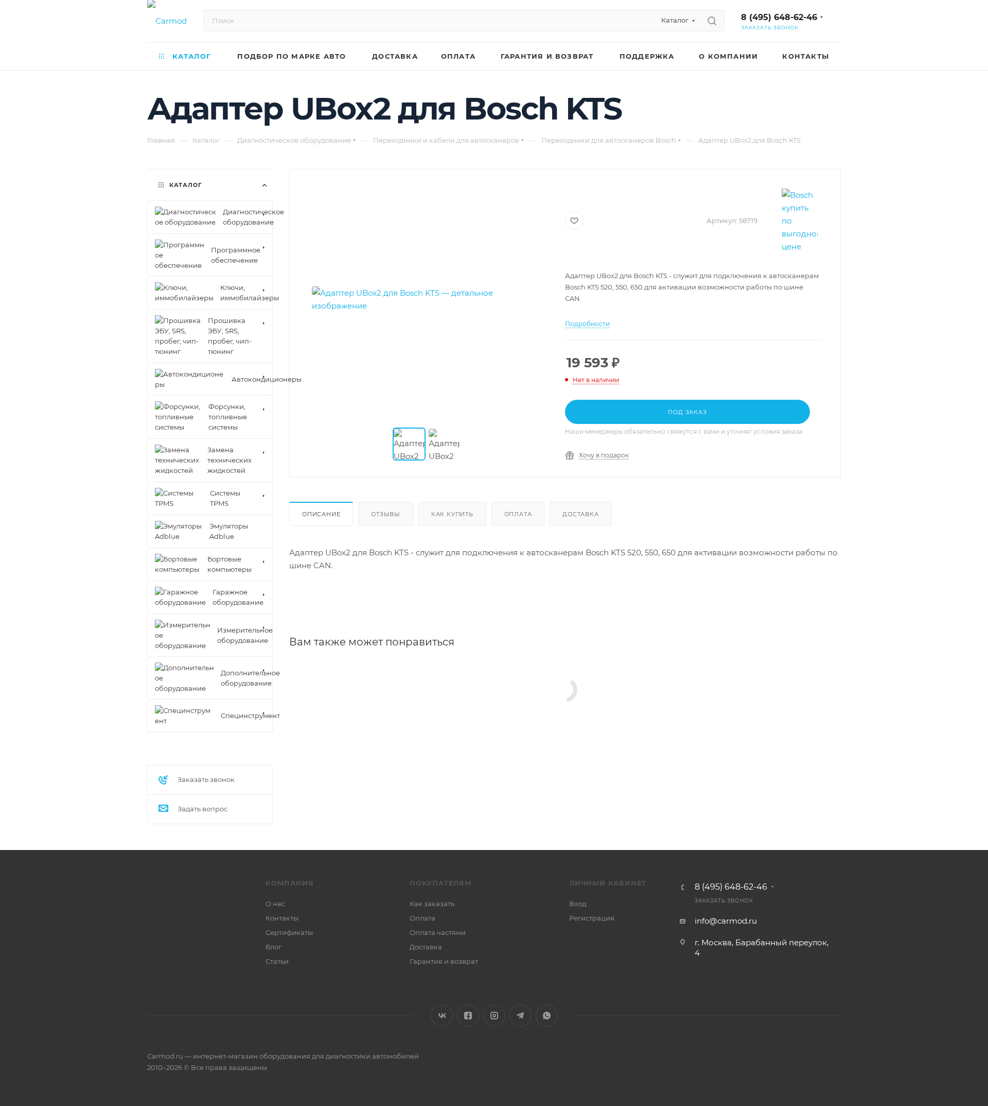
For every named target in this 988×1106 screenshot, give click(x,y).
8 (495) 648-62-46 (779, 17)
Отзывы (385, 514)
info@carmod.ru (726, 921)
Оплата (518, 514)
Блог (273, 947)
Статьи (277, 961)
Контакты (282, 918)
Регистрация (591, 918)
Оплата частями (438, 932)
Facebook (468, 1016)
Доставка (580, 514)
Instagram (494, 1016)
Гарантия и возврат (444, 961)
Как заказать (432, 903)
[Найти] (712, 20)
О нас (275, 903)
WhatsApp (547, 1016)
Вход (577, 903)
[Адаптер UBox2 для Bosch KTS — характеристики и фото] (427, 299)
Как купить (452, 514)
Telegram (520, 1016)
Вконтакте (442, 1016)
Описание (321, 514)
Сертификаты (289, 932)
